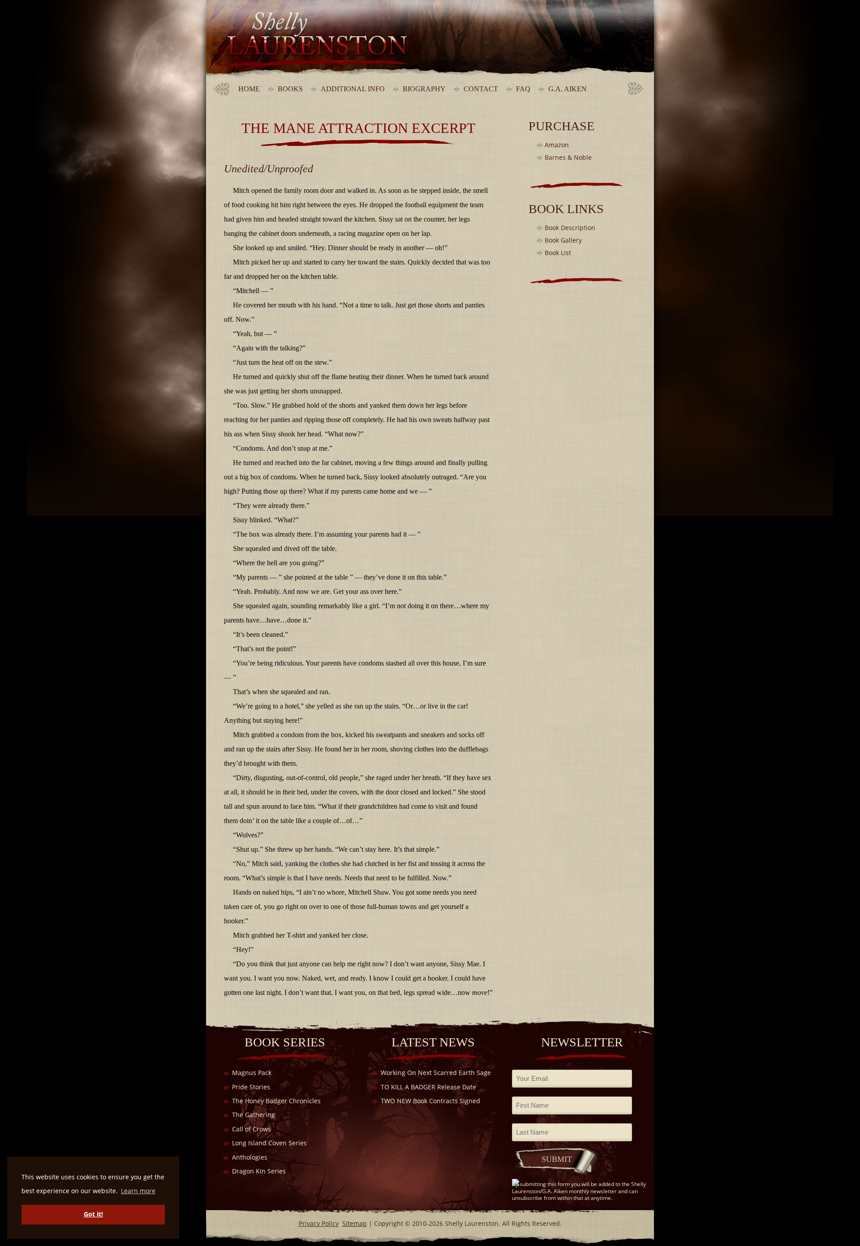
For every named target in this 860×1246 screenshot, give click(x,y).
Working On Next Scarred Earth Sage (436, 1072)
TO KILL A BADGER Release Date (428, 1087)
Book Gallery (563, 240)
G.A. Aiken (567, 89)
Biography (424, 89)
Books (290, 89)
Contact (481, 89)
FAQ (523, 89)
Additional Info (353, 89)
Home (249, 89)
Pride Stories (251, 1087)
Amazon (557, 145)
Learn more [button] (138, 1190)
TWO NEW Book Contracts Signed (430, 1101)
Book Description (570, 227)
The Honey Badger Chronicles (276, 1101)
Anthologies (249, 1157)
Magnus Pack (251, 1072)
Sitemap (354, 1223)
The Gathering (253, 1114)
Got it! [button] (93, 1214)
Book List (558, 252)
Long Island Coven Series (269, 1143)
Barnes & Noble (568, 157)
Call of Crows (251, 1129)
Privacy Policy (319, 1223)
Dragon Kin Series (259, 1171)
